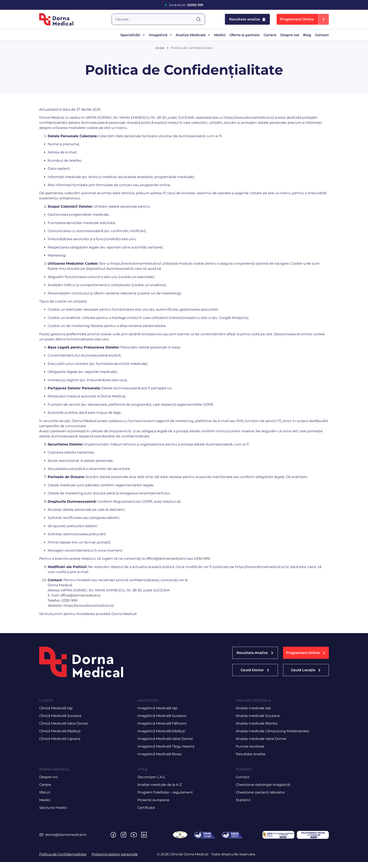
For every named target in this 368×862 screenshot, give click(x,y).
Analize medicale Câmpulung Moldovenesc (272, 731)
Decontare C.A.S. (151, 777)
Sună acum (186, 5)
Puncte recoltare (250, 746)
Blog (307, 35)
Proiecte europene (153, 800)
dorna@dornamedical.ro (65, 835)
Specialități (130, 35)
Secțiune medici (53, 808)
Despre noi (289, 35)
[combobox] (154, 19)
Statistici (243, 800)
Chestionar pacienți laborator (260, 792)
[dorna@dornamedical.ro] (41, 835)
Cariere (270, 35)
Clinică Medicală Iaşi (56, 708)
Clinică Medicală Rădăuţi (59, 731)
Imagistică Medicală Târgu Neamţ (165, 746)
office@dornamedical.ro (166, 559)
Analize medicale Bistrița (256, 723)
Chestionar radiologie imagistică (263, 785)
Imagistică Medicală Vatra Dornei (165, 739)
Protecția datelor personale (115, 854)
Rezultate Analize (250, 754)
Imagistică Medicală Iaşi (157, 708)
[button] (303, 19)
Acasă (159, 48)
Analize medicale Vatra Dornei (261, 739)
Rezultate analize (244, 19)
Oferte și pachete (245, 35)
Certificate (146, 808)
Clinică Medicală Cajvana (59, 739)
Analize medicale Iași (253, 708)
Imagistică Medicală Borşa (159, 754)
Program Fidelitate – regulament (165, 792)
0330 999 (202, 559)
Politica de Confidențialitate (192, 48)
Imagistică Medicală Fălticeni (161, 723)
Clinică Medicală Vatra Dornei (63, 723)
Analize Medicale (191, 35)
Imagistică (158, 35)
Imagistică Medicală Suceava (161, 716)
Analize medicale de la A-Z (159, 785)
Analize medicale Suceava (258, 716)
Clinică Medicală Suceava (60, 716)
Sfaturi (44, 792)
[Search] (200, 19)
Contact (322, 35)
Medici (220, 35)
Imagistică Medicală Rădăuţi (161, 731)
